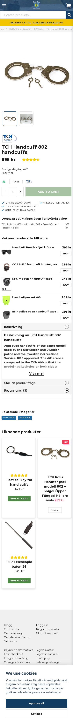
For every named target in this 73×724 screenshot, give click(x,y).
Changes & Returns (17, 662)
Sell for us (10, 641)
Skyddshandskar (47, 654)
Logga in (42, 625)
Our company (13, 633)
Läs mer (8, 172)
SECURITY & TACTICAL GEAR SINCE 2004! (36, 22)
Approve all (36, 703)
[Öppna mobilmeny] (4, 6)
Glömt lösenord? (47, 633)
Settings (36, 713)
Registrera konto (47, 629)
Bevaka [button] (55, 509)
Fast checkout (13, 654)
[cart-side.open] (68, 6)
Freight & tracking (16, 658)
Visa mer (36, 373)
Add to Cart (19, 498)
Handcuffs (8, 417)
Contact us (11, 629)
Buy (66, 253)
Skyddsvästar (45, 650)
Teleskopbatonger (48, 662)
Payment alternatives (18, 650)
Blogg (8, 625)
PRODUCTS (13, 29)
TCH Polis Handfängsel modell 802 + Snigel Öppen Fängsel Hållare (35, 226)
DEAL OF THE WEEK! (32, 29)
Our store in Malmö (17, 637)
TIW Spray (43, 658)
